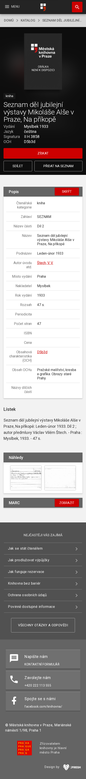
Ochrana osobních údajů (27, 595)
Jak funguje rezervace (26, 572)
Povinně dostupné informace (31, 607)
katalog (28, 20)
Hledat (75, 7)
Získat (43, 153)
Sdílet (18, 166)
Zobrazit (66, 503)
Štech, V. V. (45, 263)
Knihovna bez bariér (24, 583)
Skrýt (67, 191)
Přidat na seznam (58, 166)
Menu (12, 6)
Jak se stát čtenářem (25, 548)
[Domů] (43, 7)
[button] (43, 62)
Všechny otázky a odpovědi (43, 625)
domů (9, 20)
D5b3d (42, 352)
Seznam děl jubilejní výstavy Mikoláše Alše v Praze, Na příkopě (62, 20)
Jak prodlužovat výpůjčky (28, 560)
